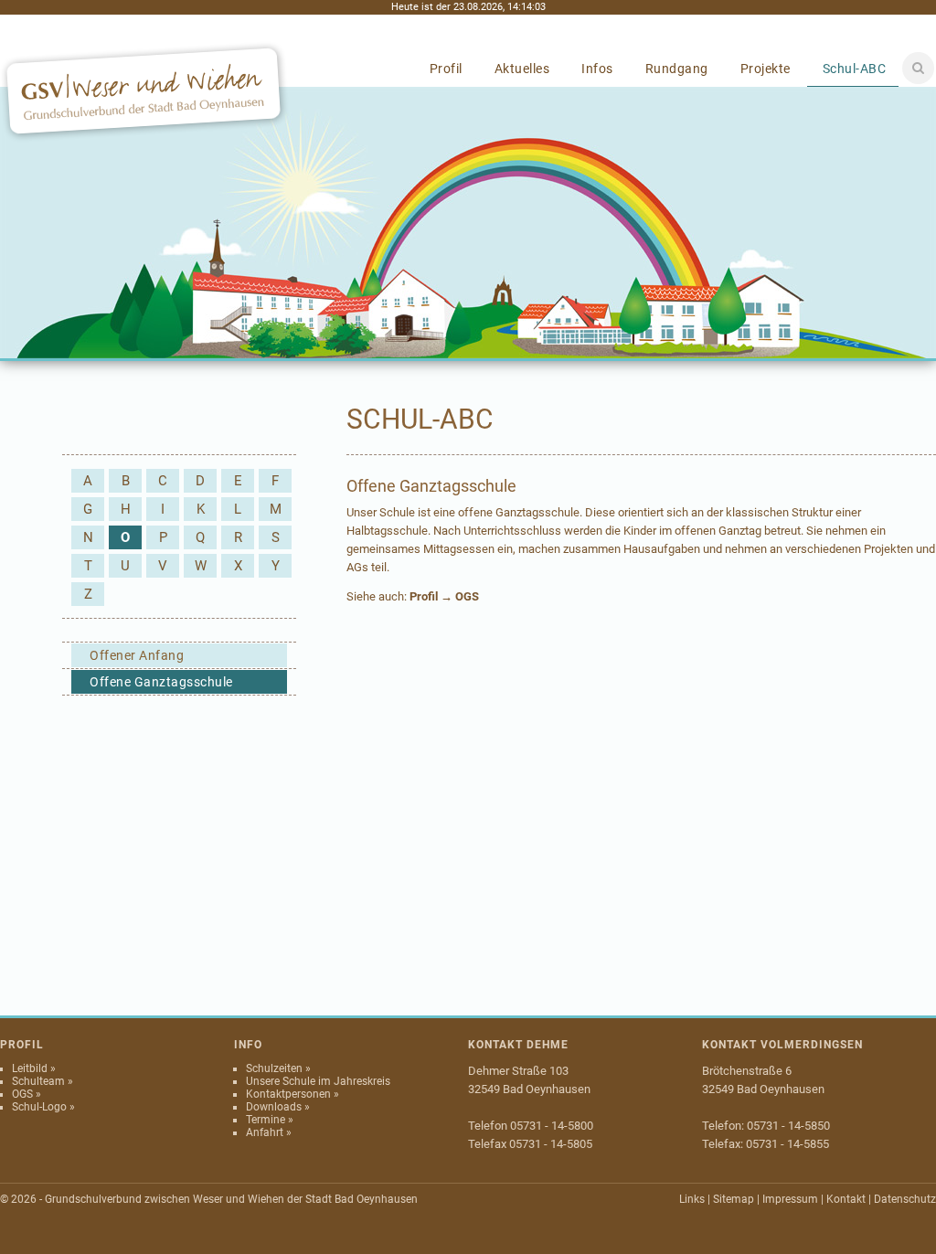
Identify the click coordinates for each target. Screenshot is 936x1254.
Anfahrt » (269, 1132)
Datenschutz (905, 1199)
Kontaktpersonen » (292, 1094)
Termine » (269, 1119)
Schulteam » (42, 1081)
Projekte (765, 68)
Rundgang (676, 68)
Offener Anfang (137, 655)
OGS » (26, 1094)
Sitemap (733, 1199)
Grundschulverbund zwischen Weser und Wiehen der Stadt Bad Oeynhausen (231, 1199)
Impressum (790, 1199)
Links (692, 1199)
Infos (597, 68)
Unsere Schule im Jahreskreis (318, 1081)
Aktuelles (522, 68)
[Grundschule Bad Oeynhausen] (144, 137)
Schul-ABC (855, 68)
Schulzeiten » (278, 1068)
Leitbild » (34, 1068)
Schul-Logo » (43, 1106)
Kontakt (846, 1199)
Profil (446, 68)
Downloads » (278, 1106)
